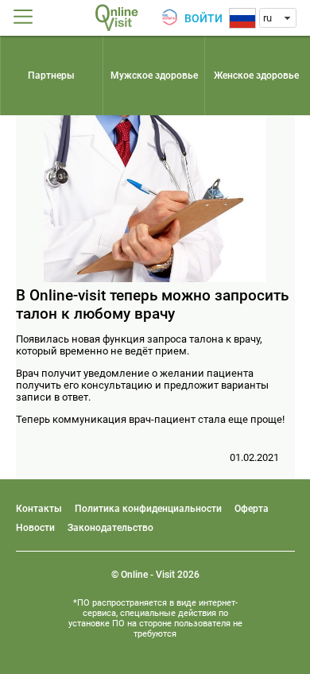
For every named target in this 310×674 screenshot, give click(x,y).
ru (267, 18)
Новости (35, 527)
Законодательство (110, 527)
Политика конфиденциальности (148, 508)
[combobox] (277, 18)
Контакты (39, 508)
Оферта (251, 508)
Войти (203, 18)
